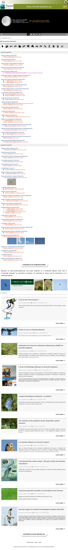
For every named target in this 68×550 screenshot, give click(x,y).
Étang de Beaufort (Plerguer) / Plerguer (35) (11, 258)
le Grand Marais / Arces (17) (8, 168)
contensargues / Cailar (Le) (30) (8, 215)
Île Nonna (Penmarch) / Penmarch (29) (10, 207)
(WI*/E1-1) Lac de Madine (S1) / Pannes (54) (11, 119)
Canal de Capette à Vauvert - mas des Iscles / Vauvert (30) (15, 88)
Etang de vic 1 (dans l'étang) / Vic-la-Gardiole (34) (12, 246)
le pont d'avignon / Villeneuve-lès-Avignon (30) (12, 219)
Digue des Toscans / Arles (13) (8, 152)
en (65, 6)
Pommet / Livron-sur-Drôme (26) (9, 191)
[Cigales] (49, 46)
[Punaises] (53, 46)
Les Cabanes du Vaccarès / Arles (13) (10, 160)
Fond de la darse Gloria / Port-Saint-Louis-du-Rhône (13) (14, 156)
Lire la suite (59, 323)
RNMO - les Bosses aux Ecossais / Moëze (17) (12, 172)
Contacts (36, 542)
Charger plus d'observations (34, 264)
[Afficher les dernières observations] (8, 41)
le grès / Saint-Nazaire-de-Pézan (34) (9, 107)
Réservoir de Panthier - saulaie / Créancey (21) (12, 176)
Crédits (40, 542)
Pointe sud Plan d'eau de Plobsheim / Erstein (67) (12, 132)
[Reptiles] (15, 46)
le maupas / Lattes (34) (6, 254)
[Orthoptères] (36, 46)
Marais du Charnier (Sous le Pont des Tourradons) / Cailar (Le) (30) (17, 227)
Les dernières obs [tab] (5, 38)
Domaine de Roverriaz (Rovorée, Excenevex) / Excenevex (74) (16, 136)
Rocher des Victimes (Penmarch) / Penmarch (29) (13, 79)
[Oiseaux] (2, 46)
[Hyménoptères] (41, 46)
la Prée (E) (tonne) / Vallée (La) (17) (9, 71)
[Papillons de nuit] (32, 46)
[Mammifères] (7, 46)
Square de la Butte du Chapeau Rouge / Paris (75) (13, 140)
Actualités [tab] (3, 293)
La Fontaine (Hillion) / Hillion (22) (8, 187)
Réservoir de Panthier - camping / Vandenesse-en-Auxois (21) (15, 75)
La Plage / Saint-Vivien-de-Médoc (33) (10, 235)
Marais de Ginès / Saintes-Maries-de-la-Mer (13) (12, 63)
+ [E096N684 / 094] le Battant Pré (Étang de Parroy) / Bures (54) (16, 124)
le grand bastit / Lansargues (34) (9, 250)
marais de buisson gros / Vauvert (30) (10, 98)
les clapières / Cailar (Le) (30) (8, 223)
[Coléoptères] (58, 46)
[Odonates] (24, 46)
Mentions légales (30, 542)
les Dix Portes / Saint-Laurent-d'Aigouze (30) (11, 92)
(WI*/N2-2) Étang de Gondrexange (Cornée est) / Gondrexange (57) (16, 128)
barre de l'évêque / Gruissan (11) (9, 55)
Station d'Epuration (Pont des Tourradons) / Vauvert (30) (14, 231)
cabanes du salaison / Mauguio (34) (9, 102)
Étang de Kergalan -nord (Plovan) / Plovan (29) (12, 199)
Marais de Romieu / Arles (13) (8, 59)
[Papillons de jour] (28, 46)
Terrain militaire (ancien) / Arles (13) (9, 164)
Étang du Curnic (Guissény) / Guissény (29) (11, 203)
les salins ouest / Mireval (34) (8, 111)
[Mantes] (45, 46)
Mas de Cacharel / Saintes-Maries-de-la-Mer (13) (12, 67)
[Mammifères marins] (11, 46)
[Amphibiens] (19, 46)
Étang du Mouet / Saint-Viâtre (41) (9, 115)
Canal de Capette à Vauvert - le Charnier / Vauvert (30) (14, 84)
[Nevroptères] (62, 46)
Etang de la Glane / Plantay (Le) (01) (9, 148)
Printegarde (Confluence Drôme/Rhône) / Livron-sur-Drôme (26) (16, 195)
